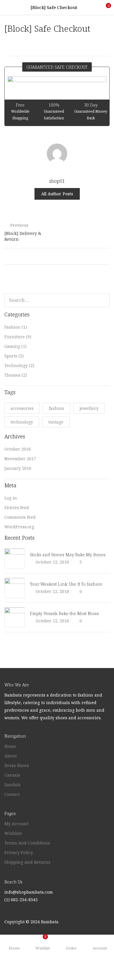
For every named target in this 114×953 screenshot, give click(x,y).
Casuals (12, 775)
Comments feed (20, 517)
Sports (10, 356)
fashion (56, 408)
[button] (105, 7)
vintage (55, 422)
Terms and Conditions (27, 843)
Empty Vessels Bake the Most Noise (64, 613)
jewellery (89, 408)
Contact (12, 794)
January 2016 (17, 468)
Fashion (12, 327)
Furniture (14, 336)
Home (10, 746)
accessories (22, 408)
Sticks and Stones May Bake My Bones (68, 554)
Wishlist (13, 833)
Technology (16, 365)
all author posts (57, 193)
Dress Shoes (16, 765)
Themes (12, 375)
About (10, 756)
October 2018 (17, 449)
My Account (16, 823)
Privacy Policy (18, 852)
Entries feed (16, 507)
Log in (10, 498)
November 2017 (20, 458)
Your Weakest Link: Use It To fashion (66, 584)
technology (22, 422)
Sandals (12, 784)
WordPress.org (19, 526)
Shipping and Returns (27, 862)
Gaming (12, 346)
